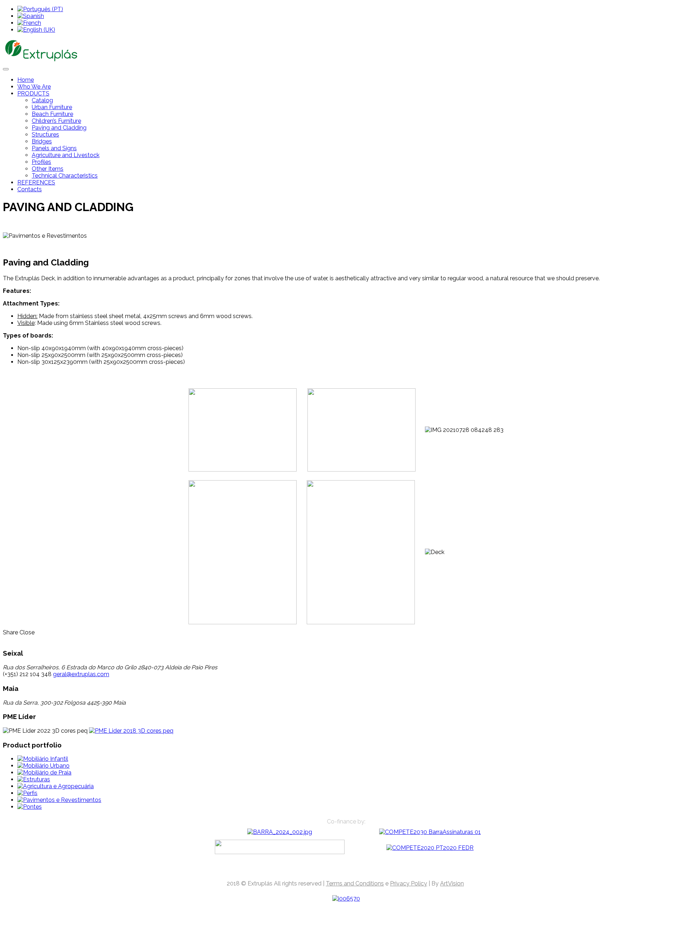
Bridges (42, 141)
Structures (45, 134)
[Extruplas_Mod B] (279, 832)
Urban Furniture (52, 107)
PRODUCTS (33, 93)
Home (25, 79)
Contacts (29, 189)
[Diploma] (131, 730)
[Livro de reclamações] (346, 898)
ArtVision (452, 883)
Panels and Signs (54, 148)
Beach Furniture (52, 114)
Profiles (41, 162)
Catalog (42, 100)
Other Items (47, 168)
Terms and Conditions (355, 883)
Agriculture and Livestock (65, 155)
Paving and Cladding (59, 127)
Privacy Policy (408, 883)
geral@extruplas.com (81, 674)
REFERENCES (36, 182)
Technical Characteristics (65, 175)
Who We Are (34, 86)
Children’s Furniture (56, 120)
